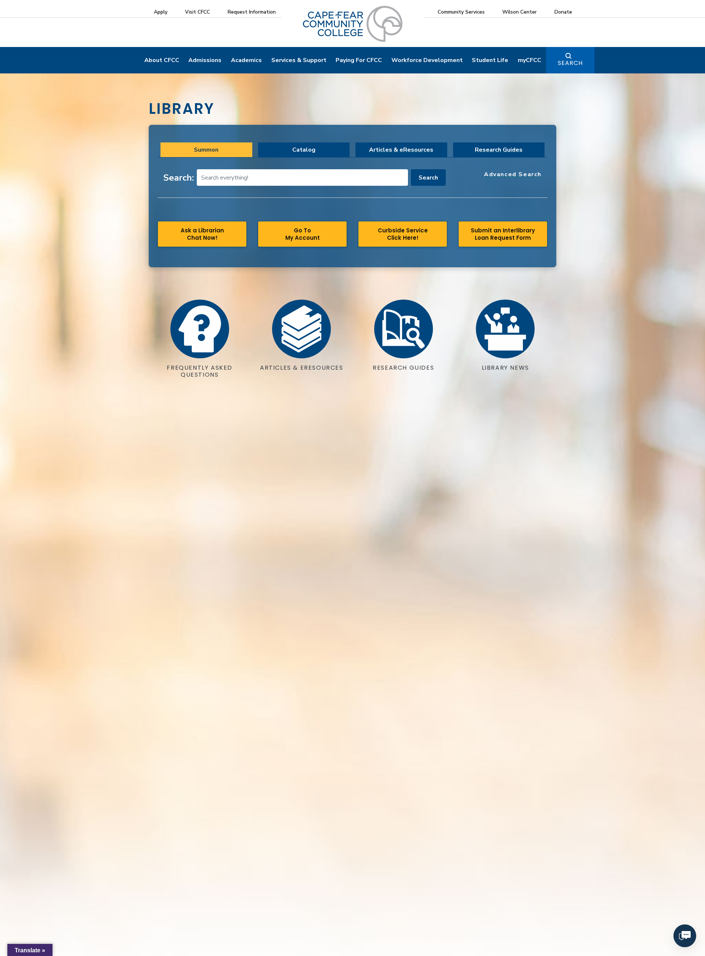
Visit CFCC (197, 11)
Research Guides (499, 150)
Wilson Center (519, 11)
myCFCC (529, 60)
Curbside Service (403, 234)
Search (570, 63)
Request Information (252, 11)
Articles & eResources (401, 150)
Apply (160, 11)
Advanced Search (513, 174)
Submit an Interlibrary (503, 234)
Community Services (461, 11)
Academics (246, 60)
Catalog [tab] (303, 150)
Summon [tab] (206, 150)
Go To (302, 234)
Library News (505, 367)
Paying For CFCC (359, 60)
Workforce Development (427, 60)
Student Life (490, 60)
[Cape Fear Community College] (352, 23)
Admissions (204, 60)
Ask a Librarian (202, 234)
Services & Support (298, 60)
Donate (563, 11)
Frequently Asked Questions (199, 371)
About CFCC (161, 60)
